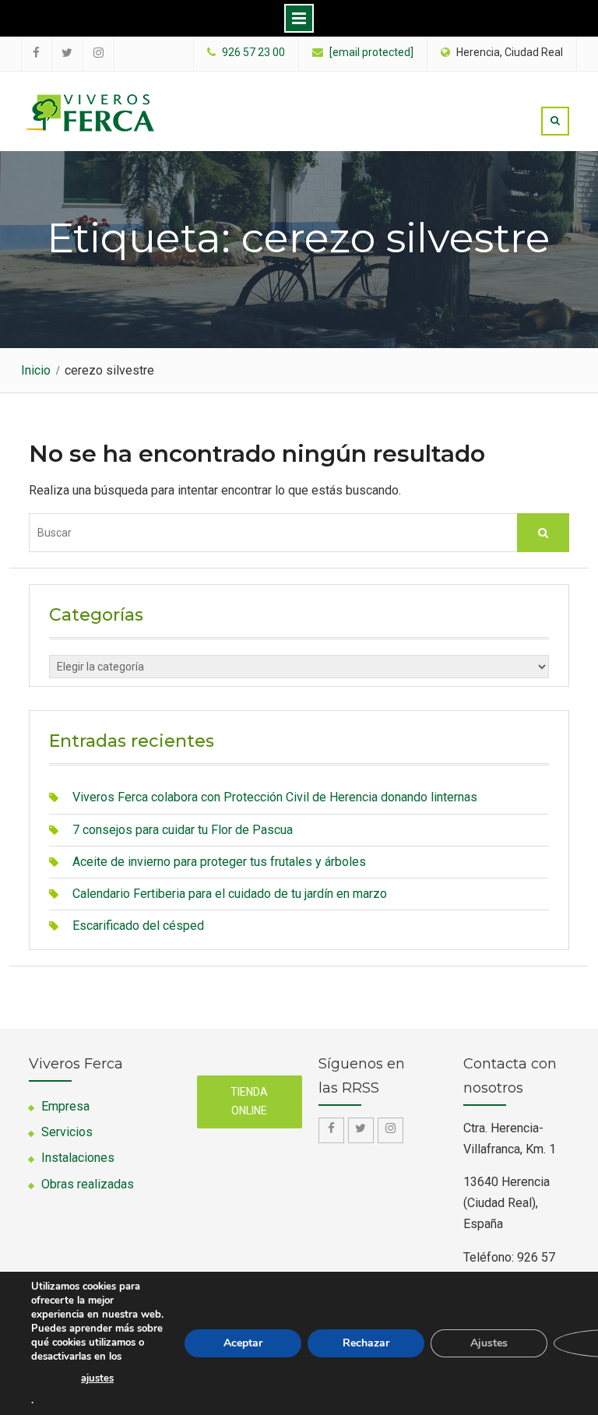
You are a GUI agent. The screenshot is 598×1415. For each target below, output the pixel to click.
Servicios (67, 1132)
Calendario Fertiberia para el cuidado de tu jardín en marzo (229, 893)
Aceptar (242, 1343)
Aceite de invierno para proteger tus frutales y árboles (219, 861)
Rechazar (366, 1343)
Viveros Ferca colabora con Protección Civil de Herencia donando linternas (274, 797)
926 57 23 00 (253, 52)
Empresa (65, 1106)
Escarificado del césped (138, 925)
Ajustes (489, 1343)
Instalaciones (77, 1157)
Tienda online (249, 1101)
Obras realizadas (87, 1184)
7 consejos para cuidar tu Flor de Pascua (182, 829)
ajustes (97, 1378)
